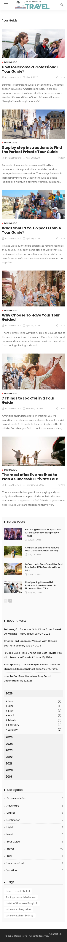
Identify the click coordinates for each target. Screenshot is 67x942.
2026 (9, 693)
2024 (9, 744)
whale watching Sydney (19, 915)
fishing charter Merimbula (21, 897)
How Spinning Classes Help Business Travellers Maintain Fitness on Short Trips (40, 585)
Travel (35, 848)
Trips (35, 855)
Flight (35, 827)
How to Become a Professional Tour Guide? (30, 69)
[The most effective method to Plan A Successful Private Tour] (33, 451)
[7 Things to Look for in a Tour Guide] (33, 371)
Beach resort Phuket (18, 891)
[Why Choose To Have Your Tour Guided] (33, 288)
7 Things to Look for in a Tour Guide (28, 400)
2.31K (62, 325)
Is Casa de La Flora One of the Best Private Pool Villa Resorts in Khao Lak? (44, 567)
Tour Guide (10, 62)
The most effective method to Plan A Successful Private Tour (30, 477)
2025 (9, 737)
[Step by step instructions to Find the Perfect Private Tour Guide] (33, 124)
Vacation (35, 870)
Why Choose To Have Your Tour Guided (31, 317)
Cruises (35, 812)
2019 (9, 777)
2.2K (62, 157)
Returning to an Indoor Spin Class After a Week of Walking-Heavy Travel (43, 532)
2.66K (62, 408)
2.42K (62, 238)
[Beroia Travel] (33, 4)
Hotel (35, 834)
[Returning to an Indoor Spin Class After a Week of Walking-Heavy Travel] (13, 534)
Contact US (55, 933)
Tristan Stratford (13, 77)
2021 (9, 763)
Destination (35, 819)
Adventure (35, 805)
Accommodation (35, 798)
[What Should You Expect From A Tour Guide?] (33, 204)
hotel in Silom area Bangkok (22, 903)
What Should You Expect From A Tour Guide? (31, 230)
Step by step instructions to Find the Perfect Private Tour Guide (32, 149)
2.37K (62, 77)
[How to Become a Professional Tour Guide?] (33, 43)
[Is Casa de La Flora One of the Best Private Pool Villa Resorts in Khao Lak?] (13, 569)
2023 (9, 750)
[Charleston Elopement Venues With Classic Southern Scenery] (13, 552)
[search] (61, 5)
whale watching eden (18, 909)
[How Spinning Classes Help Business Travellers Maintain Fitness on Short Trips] (13, 587)
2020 (9, 770)
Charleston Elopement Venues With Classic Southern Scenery (42, 549)
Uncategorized (35, 863)
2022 (9, 757)
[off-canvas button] (6, 5)
